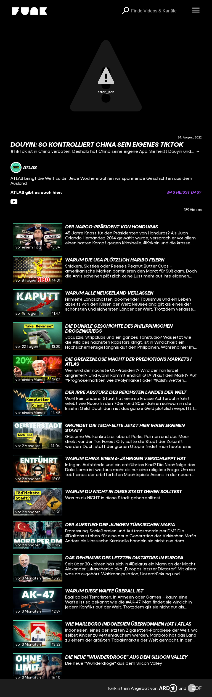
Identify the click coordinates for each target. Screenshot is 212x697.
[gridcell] (105, 237)
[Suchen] (125, 11)
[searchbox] (159, 11)
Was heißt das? (184, 192)
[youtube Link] (13, 201)
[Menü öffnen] (196, 10)
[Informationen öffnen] (198, 152)
